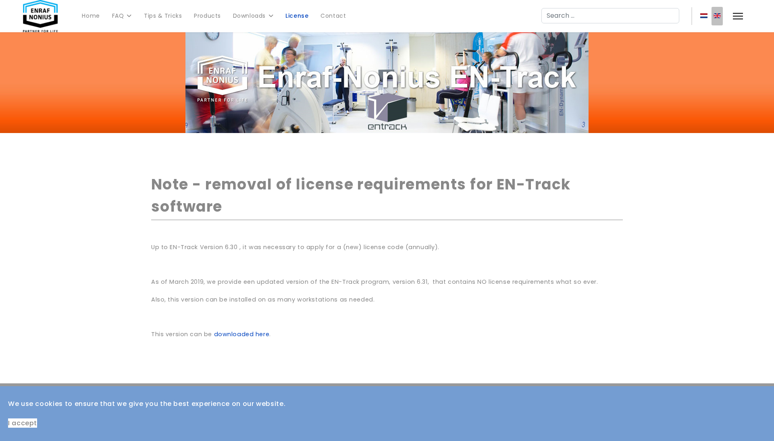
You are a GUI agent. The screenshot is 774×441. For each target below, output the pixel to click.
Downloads (249, 16)
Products (207, 16)
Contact (333, 16)
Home (91, 16)
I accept (22, 423)
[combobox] (610, 15)
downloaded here (242, 334)
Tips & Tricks (163, 16)
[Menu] (738, 16)
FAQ (118, 16)
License (296, 16)
